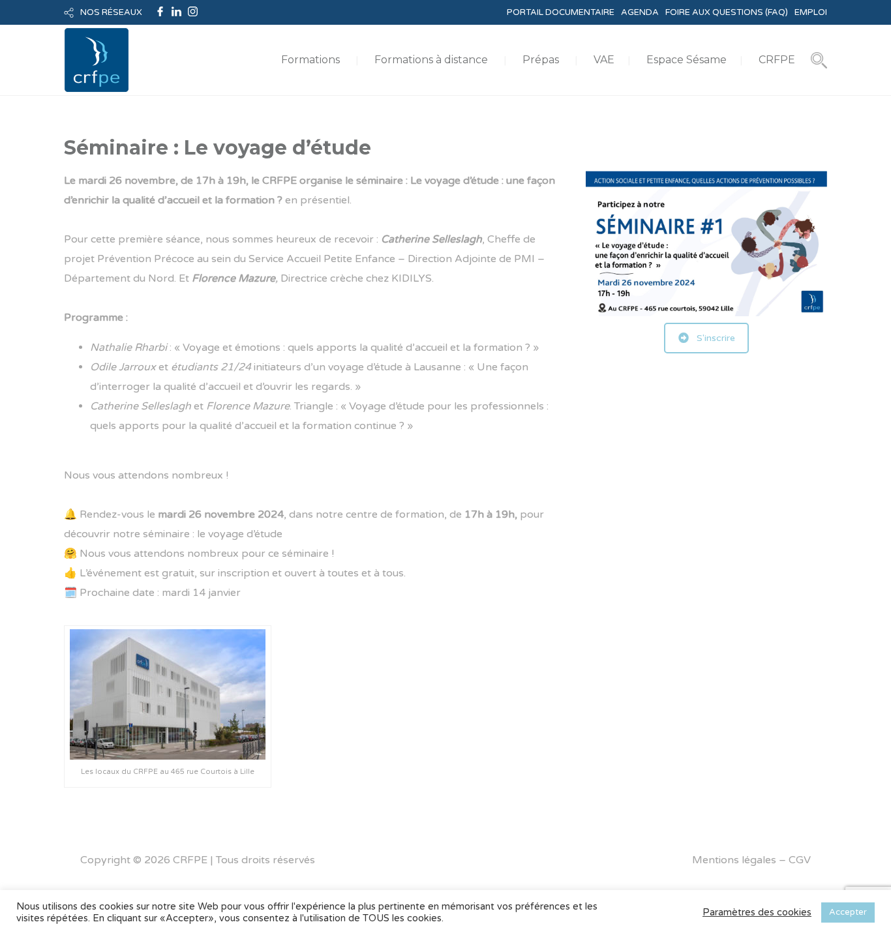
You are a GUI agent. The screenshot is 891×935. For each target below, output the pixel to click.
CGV (800, 860)
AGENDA (640, 12)
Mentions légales (734, 860)
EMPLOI (810, 12)
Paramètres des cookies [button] (756, 912)
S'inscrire (716, 338)
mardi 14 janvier (201, 592)
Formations (310, 59)
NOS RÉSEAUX (111, 12)
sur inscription (234, 573)
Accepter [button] (848, 912)
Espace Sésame (686, 59)
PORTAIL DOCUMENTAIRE (560, 12)
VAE (604, 59)
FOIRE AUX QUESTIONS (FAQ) (726, 12)
